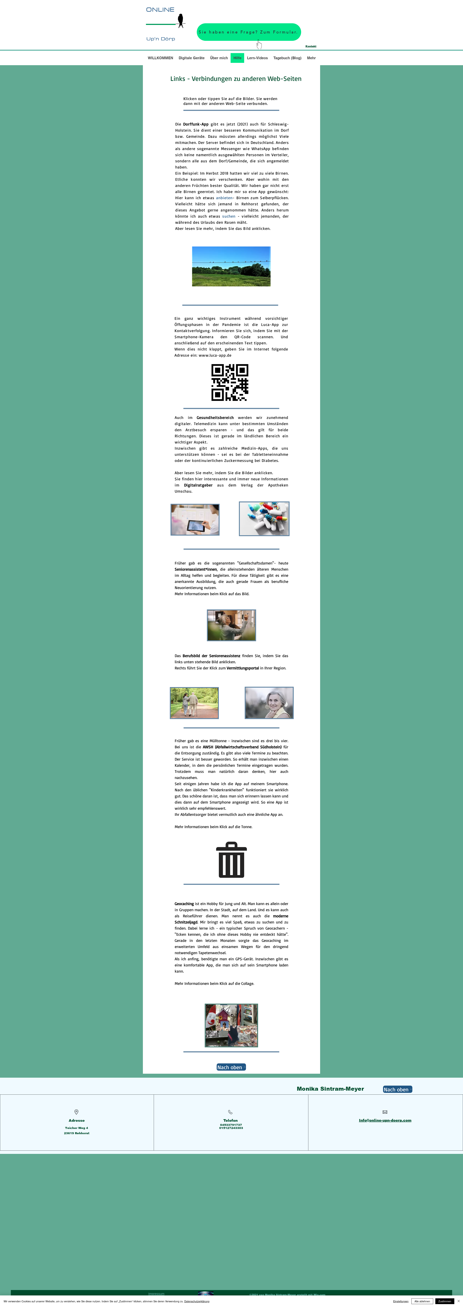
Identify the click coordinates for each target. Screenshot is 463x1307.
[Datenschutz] (205, 1294)
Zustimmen (444, 1301)
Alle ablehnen (422, 1301)
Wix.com (320, 1294)
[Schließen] (458, 1301)
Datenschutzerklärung (196, 1301)
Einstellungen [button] (401, 1301)
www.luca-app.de (215, 355)
